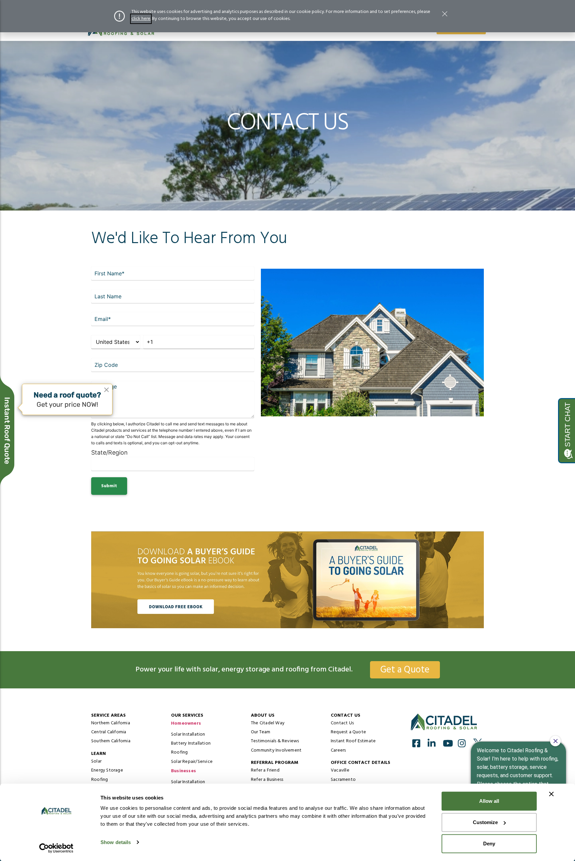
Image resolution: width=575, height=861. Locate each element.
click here (140, 19)
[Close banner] (551, 794)
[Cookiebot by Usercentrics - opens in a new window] (56, 848)
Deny (489, 843)
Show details (115, 842)
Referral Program (274, 763)
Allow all (489, 801)
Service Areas (108, 715)
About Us (263, 715)
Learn (98, 754)
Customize (485, 822)
